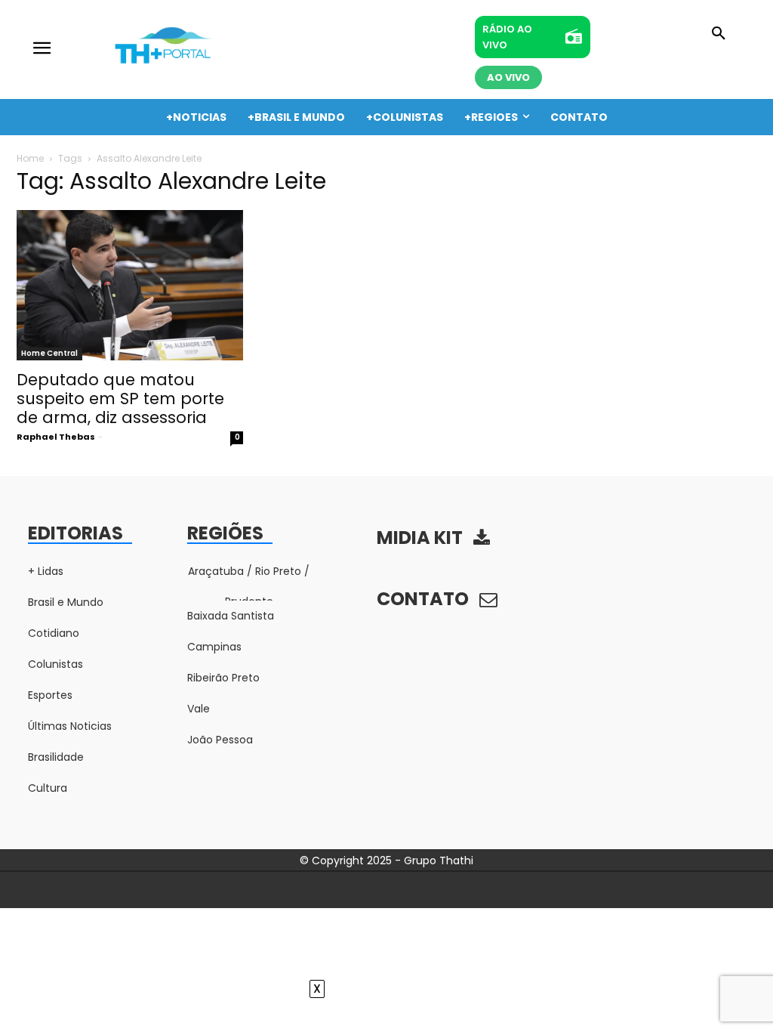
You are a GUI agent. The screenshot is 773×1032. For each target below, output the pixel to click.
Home (30, 158)
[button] (719, 34)
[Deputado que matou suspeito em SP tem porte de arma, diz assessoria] (130, 285)
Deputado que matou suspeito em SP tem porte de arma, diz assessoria (120, 398)
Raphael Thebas (56, 437)
